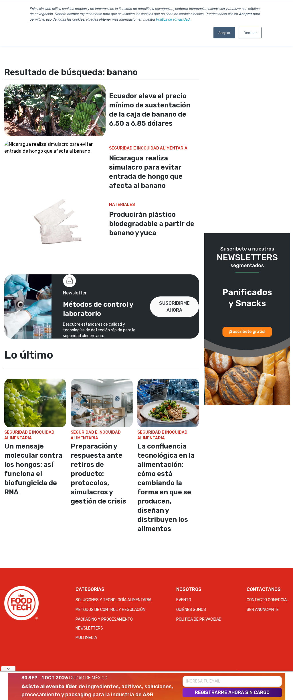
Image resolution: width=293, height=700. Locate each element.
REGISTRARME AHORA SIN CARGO (232, 692)
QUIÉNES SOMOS (191, 609)
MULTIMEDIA (86, 637)
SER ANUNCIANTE (263, 609)
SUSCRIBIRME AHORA (174, 306)
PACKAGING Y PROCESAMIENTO (104, 619)
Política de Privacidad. (173, 19)
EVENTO (183, 599)
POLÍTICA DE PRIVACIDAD (198, 619)
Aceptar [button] (224, 32)
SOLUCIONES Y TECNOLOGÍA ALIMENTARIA (113, 599)
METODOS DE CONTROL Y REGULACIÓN (110, 609)
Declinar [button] (250, 32)
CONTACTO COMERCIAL (268, 599)
